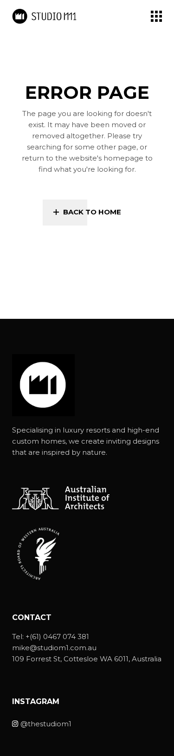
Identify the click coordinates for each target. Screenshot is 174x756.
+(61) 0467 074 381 (57, 636)
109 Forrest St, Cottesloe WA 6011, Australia (86, 658)
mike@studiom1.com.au (54, 647)
